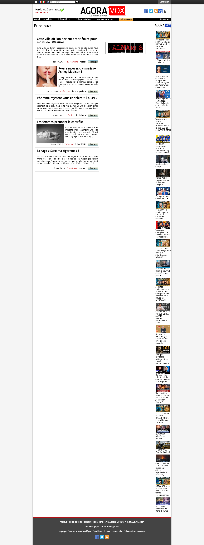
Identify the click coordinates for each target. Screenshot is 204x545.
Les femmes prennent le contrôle (60, 122)
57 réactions (68, 144)
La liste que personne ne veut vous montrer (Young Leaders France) (162, 148)
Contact (72, 531)
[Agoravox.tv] (163, 27)
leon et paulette (79, 91)
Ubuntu (120, 522)
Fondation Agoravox (110, 526)
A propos (63, 531)
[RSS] (156, 13)
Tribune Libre (64, 19)
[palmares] (125, 53)
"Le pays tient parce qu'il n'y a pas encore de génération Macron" (162, 397)
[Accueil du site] (103, 17)
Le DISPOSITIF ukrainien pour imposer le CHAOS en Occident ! (161, 214)
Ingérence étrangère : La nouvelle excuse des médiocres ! (162, 233)
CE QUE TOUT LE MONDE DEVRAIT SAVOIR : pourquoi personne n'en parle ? (162, 317)
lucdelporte (81, 115)
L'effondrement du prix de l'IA (162, 197)
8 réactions (65, 91)
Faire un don (126, 19)
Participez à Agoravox (47, 9)
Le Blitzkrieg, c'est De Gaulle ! (162, 451)
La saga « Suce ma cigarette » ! (58, 151)
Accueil (37, 19)
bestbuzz (82, 168)
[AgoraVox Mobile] (165, 13)
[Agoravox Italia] (43, 2)
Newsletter (165, 19)
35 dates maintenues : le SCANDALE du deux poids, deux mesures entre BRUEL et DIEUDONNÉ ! (162, 293)
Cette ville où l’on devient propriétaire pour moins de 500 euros (67, 40)
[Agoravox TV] (47, 2)
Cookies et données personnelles (108, 531)
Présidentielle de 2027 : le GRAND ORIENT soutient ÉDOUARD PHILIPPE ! (163, 44)
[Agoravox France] (40, 2)
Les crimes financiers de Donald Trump (161, 508)
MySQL (132, 522)
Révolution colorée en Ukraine (160, 436)
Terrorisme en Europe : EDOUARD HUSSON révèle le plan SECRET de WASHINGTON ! (163, 125)
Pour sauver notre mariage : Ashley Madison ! (77, 70)
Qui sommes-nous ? (105, 19)
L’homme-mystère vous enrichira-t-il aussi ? (67, 98)
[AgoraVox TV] (160, 13)
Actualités (47, 19)
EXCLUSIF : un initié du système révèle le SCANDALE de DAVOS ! (163, 252)
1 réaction (69, 115)
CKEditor (140, 522)
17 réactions (72, 62)
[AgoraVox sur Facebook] (146, 13)
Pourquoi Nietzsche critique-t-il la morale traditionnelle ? (162, 359)
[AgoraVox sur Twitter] (151, 13)
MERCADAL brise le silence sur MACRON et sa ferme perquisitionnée (162, 490)
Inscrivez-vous (41, 12)
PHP (126, 522)
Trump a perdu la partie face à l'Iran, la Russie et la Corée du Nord (163, 103)
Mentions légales (84, 531)
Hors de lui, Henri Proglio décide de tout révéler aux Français (161, 338)
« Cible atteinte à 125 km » (162, 61)
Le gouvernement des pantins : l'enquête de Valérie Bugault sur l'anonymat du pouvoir (162, 80)
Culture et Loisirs (83, 19)
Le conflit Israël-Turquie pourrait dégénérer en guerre (162, 272)
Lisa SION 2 (81, 144)
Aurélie (83, 62)
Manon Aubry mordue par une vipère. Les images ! (162, 181)
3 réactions (72, 168)
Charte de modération (135, 531)
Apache (112, 522)
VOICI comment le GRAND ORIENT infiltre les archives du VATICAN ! (162, 417)
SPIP (106, 522)
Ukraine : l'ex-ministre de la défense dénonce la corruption (163, 378)
